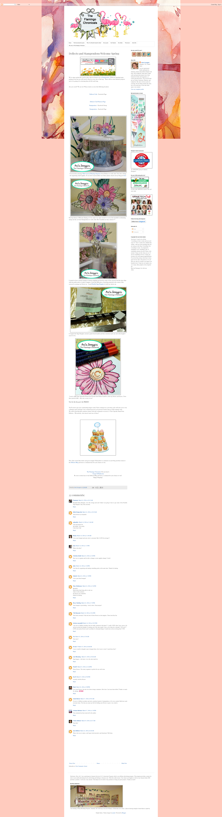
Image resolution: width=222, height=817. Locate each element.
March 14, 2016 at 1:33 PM (82, 545)
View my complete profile (137, 89)
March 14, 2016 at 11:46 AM (86, 522)
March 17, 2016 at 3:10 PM (89, 710)
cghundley (75, 522)
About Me (134, 42)
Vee (74, 636)
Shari (74, 687)
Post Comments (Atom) (81, 766)
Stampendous (106, 77)
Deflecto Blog (74, 462)
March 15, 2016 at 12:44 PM (85, 667)
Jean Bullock (76, 731)
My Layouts (105, 42)
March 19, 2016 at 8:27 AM (88, 720)
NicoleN (75, 667)
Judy (74, 566)
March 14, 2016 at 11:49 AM (84, 535)
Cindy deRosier (77, 721)
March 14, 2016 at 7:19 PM (88, 603)
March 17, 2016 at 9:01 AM (87, 699)
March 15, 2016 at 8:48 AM (85, 646)
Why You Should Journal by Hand (94, 42)
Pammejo (75, 500)
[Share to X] (99, 487)
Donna (74, 536)
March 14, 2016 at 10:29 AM (89, 512)
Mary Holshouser (77, 586)
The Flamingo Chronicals (94, 472)
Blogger (124, 813)
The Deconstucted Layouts (79, 42)
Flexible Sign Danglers (98, 284)
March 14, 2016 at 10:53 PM (90, 623)
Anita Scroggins (145, 62)
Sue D (74, 677)
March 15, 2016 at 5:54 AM (82, 636)
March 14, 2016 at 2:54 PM (88, 556)
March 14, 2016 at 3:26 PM (83, 566)
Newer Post (72, 763)
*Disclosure (127, 42)
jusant (113, 813)
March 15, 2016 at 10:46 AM (89, 657)
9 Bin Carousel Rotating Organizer (91, 173)
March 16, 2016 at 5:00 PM (83, 687)
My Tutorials (113, 42)
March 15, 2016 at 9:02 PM (83, 677)
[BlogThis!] (97, 487)
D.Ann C (75, 646)
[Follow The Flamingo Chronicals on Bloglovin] (138, 222)
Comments (136, 232)
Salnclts (75, 576)
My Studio (120, 42)
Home (70, 42)
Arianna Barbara (77, 710)
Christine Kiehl (77, 556)
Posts (134, 229)
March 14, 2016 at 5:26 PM (89, 586)
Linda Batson (76, 699)
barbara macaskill (78, 623)
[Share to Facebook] (101, 487)
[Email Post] (92, 487)
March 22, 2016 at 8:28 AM (87, 731)
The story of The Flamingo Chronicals (77, 45)
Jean (74, 546)
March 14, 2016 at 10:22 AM (86, 500)
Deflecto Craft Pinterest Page (98, 101)
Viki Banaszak (77, 613)
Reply (74, 507)
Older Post (124, 763)
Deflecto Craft (93, 94)
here (125, 175)
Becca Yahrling (77, 603)
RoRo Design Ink (77, 512)
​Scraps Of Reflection (98, 474)
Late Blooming (77, 657)
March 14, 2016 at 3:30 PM (84, 576)
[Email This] (96, 487)
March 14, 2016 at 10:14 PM (88, 613)
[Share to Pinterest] (102, 487)
